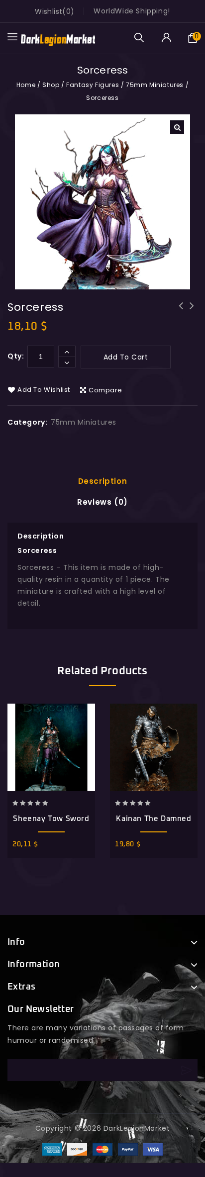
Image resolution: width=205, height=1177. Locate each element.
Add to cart (125, 357)
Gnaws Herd (181, 312)
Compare (105, 390)
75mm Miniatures (155, 85)
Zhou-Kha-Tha (192, 312)
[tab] (103, 481)
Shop (50, 85)
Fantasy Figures (92, 85)
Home (25, 85)
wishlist (48, 11)
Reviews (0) (102, 502)
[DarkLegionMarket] (58, 38)
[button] (177, 127)
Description (102, 481)
